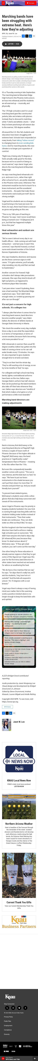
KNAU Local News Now (19, 780)
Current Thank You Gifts (19, 902)
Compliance (8, 1030)
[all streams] (35, 1058)
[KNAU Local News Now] (19, 759)
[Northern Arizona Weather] (19, 806)
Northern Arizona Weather (19, 823)
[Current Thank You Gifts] (19, 875)
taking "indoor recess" (25, 140)
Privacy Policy (8, 1017)
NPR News (7, 707)
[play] (3, 1058)
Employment (8, 1025)
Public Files (7, 1021)
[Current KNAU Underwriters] (19, 922)
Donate (31, 3)
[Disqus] (19, 961)
